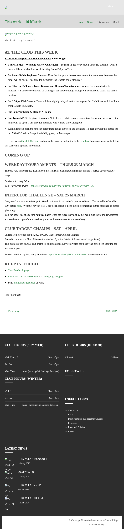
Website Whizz (112, 524)
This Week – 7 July (30, 485)
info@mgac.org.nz (53, 276)
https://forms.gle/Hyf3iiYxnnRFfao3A (67, 254)
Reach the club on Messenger (23, 276)
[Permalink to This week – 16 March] (19, 34)
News (90, 22)
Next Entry (111, 310)
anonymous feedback (24, 282)
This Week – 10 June (31, 498)
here (19, 205)
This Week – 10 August (32, 458)
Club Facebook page (18, 270)
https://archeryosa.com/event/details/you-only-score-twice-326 (62, 185)
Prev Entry (13, 311)
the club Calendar (30, 141)
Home (81, 22)
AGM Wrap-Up (27, 471)
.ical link (84, 141)
